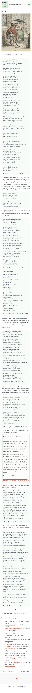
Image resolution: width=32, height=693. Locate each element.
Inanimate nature (17, 613)
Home (16, 678)
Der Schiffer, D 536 (9, 646)
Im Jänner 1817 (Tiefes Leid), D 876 (13, 662)
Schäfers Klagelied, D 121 (11, 621)
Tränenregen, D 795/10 (10, 655)
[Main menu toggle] (29, 4)
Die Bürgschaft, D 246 (10, 666)
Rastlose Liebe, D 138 (10, 625)
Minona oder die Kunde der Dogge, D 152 (15, 628)
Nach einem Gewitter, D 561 (11, 648)
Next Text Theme (25, 671)
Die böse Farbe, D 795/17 (11, 657)
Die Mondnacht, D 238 (10, 635)
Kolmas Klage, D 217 (10, 632)
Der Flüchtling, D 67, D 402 (11, 644)
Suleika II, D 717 (9, 653)
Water (24, 613)
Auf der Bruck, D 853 (10, 659)
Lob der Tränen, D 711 (10, 651)
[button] (25, 4)
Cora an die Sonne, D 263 (11, 639)
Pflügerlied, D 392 (9, 641)
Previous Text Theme (7, 671)
